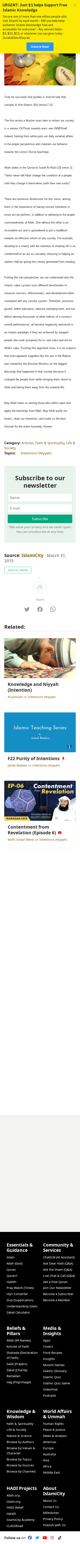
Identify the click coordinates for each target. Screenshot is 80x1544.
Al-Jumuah (15, 697)
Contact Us (51, 1507)
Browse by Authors (20, 1442)
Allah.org (13, 1495)
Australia (49, 1454)
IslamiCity (33, 555)
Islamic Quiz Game (56, 1383)
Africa (47, 1466)
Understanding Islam (22, 1306)
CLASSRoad (15, 1526)
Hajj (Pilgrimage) (19, 1382)
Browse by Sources (20, 1465)
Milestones (51, 1513)
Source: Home (18, 570)
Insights (49, 1359)
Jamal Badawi (18, 765)
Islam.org (13, 1501)
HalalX (11, 1514)
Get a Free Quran (55, 1282)
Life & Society (16, 1430)
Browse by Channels (21, 1471)
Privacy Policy (53, 1519)
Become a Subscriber (58, 1294)
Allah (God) (14, 1263)
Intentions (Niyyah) (36, 453)
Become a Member (56, 1300)
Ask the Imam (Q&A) (57, 1270)
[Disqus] (40, 1168)
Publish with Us (54, 1525)
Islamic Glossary (55, 1371)
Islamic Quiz (52, 1377)
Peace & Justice (54, 1430)
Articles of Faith (18, 1346)
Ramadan (13, 1376)
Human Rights (53, 1424)
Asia (46, 1460)
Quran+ (12, 1276)
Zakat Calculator (18, 1312)
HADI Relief (15, 1507)
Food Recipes (52, 1353)
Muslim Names (54, 1365)
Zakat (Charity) (17, 1370)
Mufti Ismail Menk (21, 840)
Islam (11, 1257)
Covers (48, 1346)
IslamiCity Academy (21, 1520)
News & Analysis (55, 1436)
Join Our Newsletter (57, 1288)
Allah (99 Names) (19, 1340)
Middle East (51, 1472)
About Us (50, 1501)
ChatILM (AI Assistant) (59, 1257)
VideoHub (50, 1389)
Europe (48, 1448)
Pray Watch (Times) (20, 1288)
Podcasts (49, 1395)
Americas (49, 1442)
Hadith (11, 1282)
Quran (11, 1270)
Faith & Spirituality (49, 443)
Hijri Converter (17, 1294)
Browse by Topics (19, 1459)
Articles (27, 443)
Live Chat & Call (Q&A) (59, 1276)
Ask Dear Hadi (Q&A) (58, 1263)
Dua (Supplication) (20, 1300)
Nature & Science (19, 1436)
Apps (46, 1340)
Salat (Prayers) (17, 1364)
